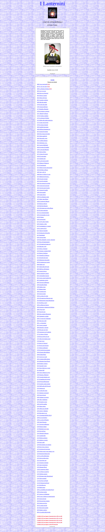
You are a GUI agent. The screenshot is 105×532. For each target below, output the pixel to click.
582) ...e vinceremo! (41, 323)
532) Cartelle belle (41, 435)
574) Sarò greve (40, 341)
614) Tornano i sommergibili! (44, 251)
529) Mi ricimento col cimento (44, 444)
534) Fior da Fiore (41, 431)
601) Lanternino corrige (42, 280)
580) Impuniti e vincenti (42, 327)
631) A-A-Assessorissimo (43, 212)
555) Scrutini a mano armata (43, 383)
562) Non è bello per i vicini (43, 368)
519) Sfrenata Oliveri (42, 467)
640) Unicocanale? (41, 192)
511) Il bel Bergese (41, 485)
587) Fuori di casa (41, 311)
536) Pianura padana (42, 426)
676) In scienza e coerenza (43, 111)
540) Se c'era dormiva (42, 417)
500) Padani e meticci (42, 510)
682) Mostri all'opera (42, 97)
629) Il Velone (40, 217)
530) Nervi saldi (41, 442)
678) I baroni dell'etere (42, 106)
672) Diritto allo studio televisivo (45, 120)
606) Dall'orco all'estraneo (43, 269)
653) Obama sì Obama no (43, 163)
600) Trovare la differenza (43, 282)
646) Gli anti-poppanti (42, 179)
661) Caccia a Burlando (42, 145)
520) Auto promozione (42, 465)
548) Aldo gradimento (42, 399)
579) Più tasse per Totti (42, 329)
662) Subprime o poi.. (42, 142)
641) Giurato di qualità (42, 190)
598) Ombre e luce (41, 287)
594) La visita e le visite (42, 296)
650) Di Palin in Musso (42, 170)
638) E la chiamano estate (43, 197)
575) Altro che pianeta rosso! (43, 338)
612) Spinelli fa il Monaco (43, 255)
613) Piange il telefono (42, 253)
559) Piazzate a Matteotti (43, 374)
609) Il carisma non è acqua (43, 262)
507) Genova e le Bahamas (43, 494)
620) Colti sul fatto (41, 237)
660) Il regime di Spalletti (43, 147)
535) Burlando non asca (43, 429)
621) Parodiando (41, 235)
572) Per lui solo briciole (43, 345)
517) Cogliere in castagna (43, 471)
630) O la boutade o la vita (43, 215)
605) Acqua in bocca (42, 271)
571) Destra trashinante (42, 347)
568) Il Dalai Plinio (41, 354)
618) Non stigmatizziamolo (43, 242)
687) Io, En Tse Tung (43, 86)
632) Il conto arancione (42, 210)
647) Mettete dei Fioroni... (43, 176)
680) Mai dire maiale (42, 102)
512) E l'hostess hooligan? (43, 483)
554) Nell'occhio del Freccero (44, 386)
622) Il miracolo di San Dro (43, 233)
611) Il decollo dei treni (42, 257)
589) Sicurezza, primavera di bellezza (45, 307)
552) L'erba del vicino (42, 390)
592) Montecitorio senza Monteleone (45, 300)
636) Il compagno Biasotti (43, 201)
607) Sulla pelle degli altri (43, 266)
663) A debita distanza (42, 140)
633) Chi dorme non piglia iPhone (45, 208)
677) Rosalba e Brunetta (42, 109)
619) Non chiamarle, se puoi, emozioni (46, 239)
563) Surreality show (42, 365)
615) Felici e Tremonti (42, 248)
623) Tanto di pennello (42, 230)
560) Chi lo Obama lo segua (43, 372)
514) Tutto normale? (41, 478)
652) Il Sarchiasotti (41, 165)
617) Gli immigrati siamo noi (44, 244)
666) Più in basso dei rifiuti (43, 133)
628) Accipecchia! (41, 219)
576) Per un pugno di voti (43, 336)
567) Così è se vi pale (42, 356)
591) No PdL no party (42, 302)
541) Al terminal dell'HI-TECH (44, 415)
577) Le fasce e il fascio (42, 334)
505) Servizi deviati (41, 498)
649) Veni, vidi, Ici (41, 172)
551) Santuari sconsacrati (43, 393)
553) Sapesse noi (41, 388)
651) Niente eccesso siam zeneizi (44, 167)
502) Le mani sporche (42, 505)
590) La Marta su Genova (43, 305)
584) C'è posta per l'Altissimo (44, 318)
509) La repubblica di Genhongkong (45, 489)
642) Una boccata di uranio (43, 188)
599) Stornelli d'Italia (42, 284)
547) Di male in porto (42, 402)
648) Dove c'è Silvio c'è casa (43, 174)
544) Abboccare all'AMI (42, 408)
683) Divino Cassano (42, 95)
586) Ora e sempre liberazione (44, 314)
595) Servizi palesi (41, 293)
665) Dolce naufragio (42, 136)
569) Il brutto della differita (43, 352)
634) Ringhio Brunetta (42, 206)
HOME (52, 80)
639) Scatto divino (41, 194)
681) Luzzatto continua (42, 100)
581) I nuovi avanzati (42, 325)
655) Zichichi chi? (41, 158)
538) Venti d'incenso (42, 422)
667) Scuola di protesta (42, 131)
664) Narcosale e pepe (42, 138)
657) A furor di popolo (42, 154)
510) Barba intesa (41, 487)
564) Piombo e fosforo (42, 363)
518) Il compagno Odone (43, 469)
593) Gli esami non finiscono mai (45, 298)
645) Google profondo (42, 181)
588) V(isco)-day (41, 309)
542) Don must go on (42, 413)
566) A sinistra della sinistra (43, 359)
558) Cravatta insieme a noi (43, 377)
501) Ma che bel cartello (42, 507)
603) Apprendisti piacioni (43, 275)
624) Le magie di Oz (41, 228)
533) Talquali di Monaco (43, 433)
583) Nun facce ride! (42, 320)
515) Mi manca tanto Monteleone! (45, 476)
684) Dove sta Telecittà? (42, 93)
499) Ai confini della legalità (43, 512)
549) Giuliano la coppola (43, 397)
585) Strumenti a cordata (42, 316)
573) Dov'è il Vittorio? (42, 343)
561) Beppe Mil (40, 370)
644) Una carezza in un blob (43, 183)
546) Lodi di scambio (42, 404)
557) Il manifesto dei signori (43, 379)
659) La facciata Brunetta (43, 149)
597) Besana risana (41, 289)
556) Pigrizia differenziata (43, 381)
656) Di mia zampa (41, 156)
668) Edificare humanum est (43, 129)
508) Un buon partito (42, 492)
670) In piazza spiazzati (42, 124)
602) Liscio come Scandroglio (44, 278)
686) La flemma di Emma (44, 88)
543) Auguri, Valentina (42, 411)
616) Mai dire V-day (41, 246)
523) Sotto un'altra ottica (43, 458)
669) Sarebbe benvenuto (42, 127)
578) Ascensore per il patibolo (44, 332)
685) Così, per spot (41, 91)
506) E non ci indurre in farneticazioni (46, 496)
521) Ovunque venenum (42, 462)
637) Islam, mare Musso (42, 199)
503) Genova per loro (42, 503)
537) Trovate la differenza (43, 424)
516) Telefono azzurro (42, 474)
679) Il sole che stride (42, 104)
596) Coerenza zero (41, 291)
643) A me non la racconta (43, 185)
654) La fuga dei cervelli (43, 161)
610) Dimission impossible (43, 260)
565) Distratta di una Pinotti (43, 361)
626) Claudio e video (42, 224)
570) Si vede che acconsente (43, 350)
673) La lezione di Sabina (43, 118)
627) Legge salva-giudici (43, 221)
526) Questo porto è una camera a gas (45, 451)
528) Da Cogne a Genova (43, 447)
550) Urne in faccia (41, 395)
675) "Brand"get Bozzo (42, 113)
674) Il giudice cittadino (42, 115)
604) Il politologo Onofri (43, 273)
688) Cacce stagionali (43, 84)
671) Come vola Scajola (42, 122)
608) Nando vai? (41, 264)
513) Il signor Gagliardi (42, 480)
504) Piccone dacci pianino (43, 501)
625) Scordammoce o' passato (44, 226)
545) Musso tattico (41, 406)
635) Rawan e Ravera (42, 203)
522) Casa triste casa (41, 460)
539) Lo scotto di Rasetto (43, 420)
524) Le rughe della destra (43, 456)
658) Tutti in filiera (41, 152)
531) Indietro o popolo (42, 440)
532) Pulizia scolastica (42, 438)
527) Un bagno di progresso (43, 449)
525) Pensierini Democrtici (43, 453)
